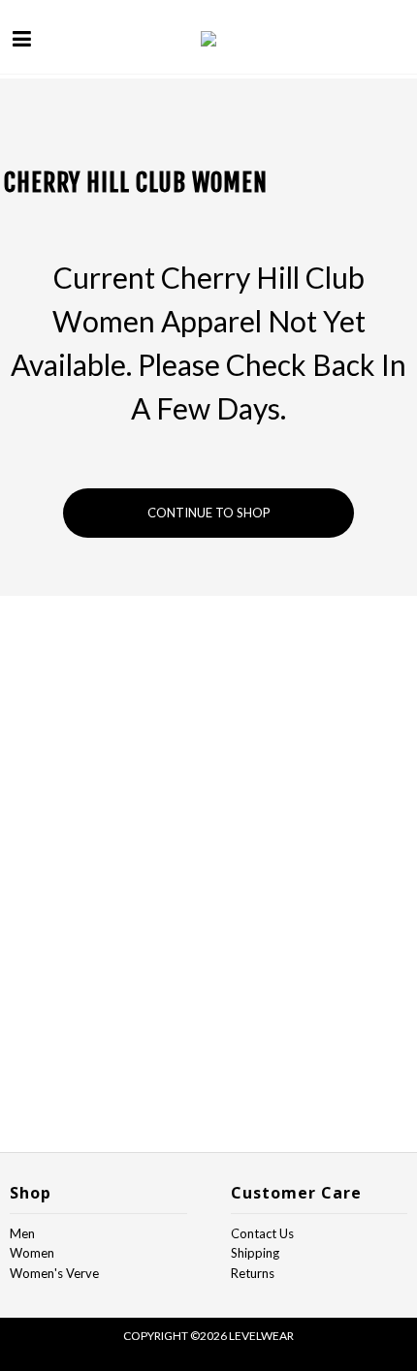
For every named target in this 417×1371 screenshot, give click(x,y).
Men (22, 1233)
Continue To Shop (209, 512)
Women (32, 1253)
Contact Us (262, 1233)
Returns (252, 1273)
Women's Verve (54, 1273)
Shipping (255, 1253)
